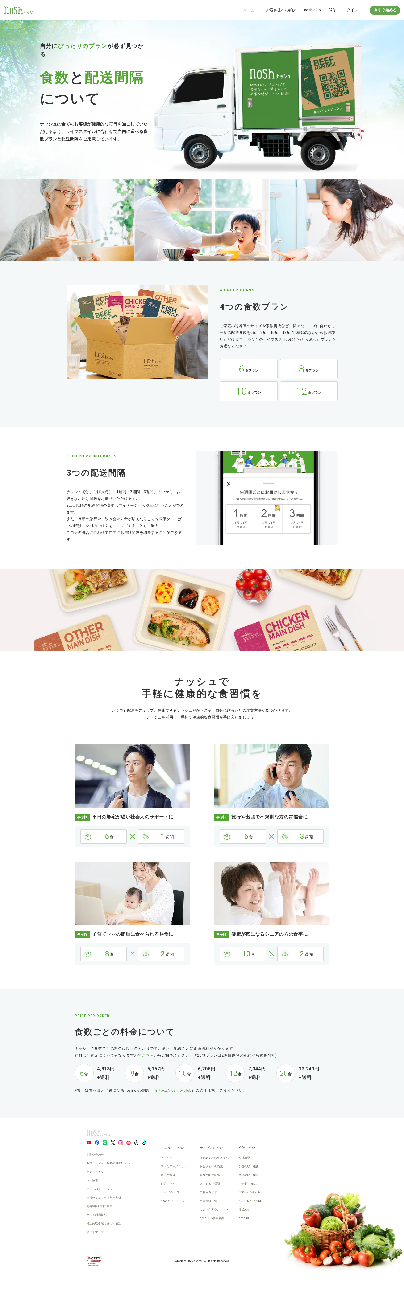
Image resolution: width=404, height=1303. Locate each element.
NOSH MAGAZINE (250, 1201)
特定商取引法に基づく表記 (104, 1223)
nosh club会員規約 (212, 1218)
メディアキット (97, 1171)
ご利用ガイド (208, 1192)
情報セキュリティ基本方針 (104, 1197)
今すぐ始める (385, 10)
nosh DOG (245, 1218)
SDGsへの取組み (250, 1192)
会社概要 (244, 1158)
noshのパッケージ (173, 1201)
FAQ (331, 10)
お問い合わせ (95, 1154)
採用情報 (92, 1180)
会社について (249, 1148)
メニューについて (174, 1148)
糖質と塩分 (168, 1175)
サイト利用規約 (97, 1215)
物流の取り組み (249, 1175)
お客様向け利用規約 (100, 1206)
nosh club (312, 10)
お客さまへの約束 (281, 10)
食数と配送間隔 (210, 1175)
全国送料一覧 (208, 1201)
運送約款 (244, 1209)
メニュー (250, 10)
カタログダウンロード (214, 1209)
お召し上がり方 (171, 1183)
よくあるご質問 (210, 1183)
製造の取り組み (249, 1166)
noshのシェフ (170, 1192)
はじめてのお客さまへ (214, 1158)
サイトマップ (95, 1232)
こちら (148, 1055)
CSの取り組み (248, 1183)
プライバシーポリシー (101, 1189)
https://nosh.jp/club (173, 1090)
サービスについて (213, 1148)
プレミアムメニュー (174, 1166)
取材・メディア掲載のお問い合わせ (110, 1163)
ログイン (350, 10)
